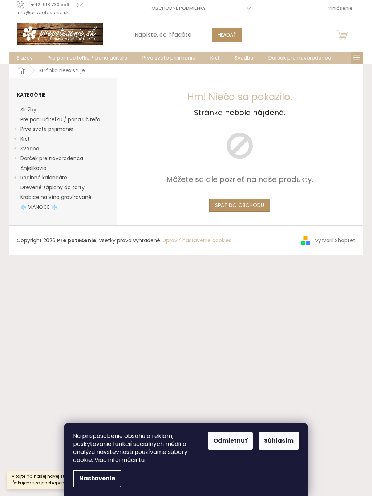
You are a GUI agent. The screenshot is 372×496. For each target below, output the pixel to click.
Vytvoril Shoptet (335, 240)
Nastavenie (97, 478)
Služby (28, 109)
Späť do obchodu (239, 205)
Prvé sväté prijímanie (46, 129)
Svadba (29, 148)
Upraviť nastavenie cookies (197, 240)
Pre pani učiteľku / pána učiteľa (60, 119)
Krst (25, 138)
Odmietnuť (230, 440)
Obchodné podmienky (178, 8)
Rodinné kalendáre (43, 177)
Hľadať (227, 34)
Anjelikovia (33, 168)
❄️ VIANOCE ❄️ (38, 207)
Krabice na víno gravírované (56, 197)
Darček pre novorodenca (51, 158)
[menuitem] (24, 58)
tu (142, 460)
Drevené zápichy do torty (52, 187)
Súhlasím (279, 440)
